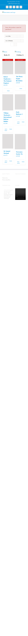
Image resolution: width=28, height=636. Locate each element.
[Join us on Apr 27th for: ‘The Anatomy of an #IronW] (7, 319)
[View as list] (15, 44)
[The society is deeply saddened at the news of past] (7, 361)
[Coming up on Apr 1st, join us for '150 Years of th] (7, 450)
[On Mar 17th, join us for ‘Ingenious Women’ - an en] (7, 541)
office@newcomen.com (14, 3)
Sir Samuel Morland (7, 152)
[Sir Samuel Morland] (7, 141)
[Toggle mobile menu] (25, 12)
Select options (18, 162)
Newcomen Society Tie (19, 153)
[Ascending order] (22, 36)
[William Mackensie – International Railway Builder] (7, 102)
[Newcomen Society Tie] (20, 141)
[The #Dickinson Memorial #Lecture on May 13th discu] (7, 269)
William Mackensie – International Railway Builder (8, 117)
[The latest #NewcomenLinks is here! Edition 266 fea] (7, 221)
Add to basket (6, 129)
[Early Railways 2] (20, 101)
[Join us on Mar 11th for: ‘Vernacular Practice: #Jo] (7, 582)
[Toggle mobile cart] (22, 12)
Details (8, 90)
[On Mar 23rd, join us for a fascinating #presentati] (7, 498)
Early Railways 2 (19, 113)
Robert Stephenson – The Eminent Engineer (8, 80)
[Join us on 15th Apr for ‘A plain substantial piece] (7, 403)
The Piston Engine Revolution (19, 79)
